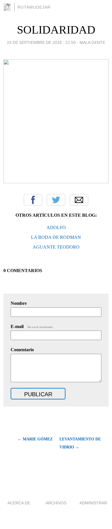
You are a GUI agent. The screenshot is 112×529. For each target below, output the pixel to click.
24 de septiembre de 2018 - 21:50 (41, 42)
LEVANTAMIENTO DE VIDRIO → (80, 443)
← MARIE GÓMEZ (35, 439)
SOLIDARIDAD (56, 29)
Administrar (93, 503)
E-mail (32, 326)
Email (79, 200)
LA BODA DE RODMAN (56, 237)
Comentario (22, 349)
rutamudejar (34, 7)
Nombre (19, 303)
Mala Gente (92, 42)
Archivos (56, 503)
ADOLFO (56, 227)
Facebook (33, 200)
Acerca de (18, 503)
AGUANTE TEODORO (56, 247)
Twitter (56, 200)
